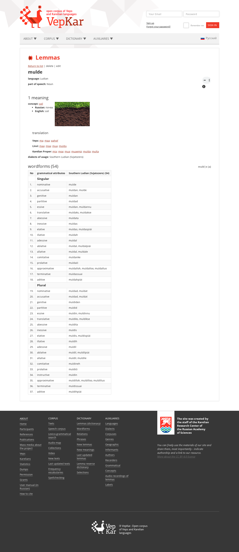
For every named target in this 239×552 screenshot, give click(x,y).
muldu (63, 146)
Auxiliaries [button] (101, 39)
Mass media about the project (30, 446)
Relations (82, 434)
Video (51, 453)
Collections (54, 448)
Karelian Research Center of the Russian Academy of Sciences (193, 427)
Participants (27, 429)
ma (41, 140)
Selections (83, 472)
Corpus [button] (50, 39)
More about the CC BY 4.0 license (176, 456)
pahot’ (54, 140)
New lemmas (84, 444)
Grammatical (112, 465)
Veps (22, 453)
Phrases (81, 439)
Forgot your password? (158, 26)
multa (95, 151)
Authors (110, 455)
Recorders (111, 460)
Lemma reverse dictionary (86, 465)
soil (41, 103)
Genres (109, 439)
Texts (51, 423)
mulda (87, 151)
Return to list (35, 66)
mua (55, 146)
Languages (111, 423)
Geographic (112, 444)
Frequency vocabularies (55, 470)
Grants (24, 479)
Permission (26, 474)
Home (23, 423)
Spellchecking (56, 477)
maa (47, 140)
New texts (54, 458)
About (24, 418)
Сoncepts (110, 470)
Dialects (110, 428)
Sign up (150, 23)
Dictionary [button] (74, 39)
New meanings (85, 449)
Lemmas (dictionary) (88, 423)
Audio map (54, 442)
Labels (109, 484)
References (26, 434)
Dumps (24, 469)
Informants (111, 449)
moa (48, 146)
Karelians (25, 458)
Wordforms (83, 428)
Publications (27, 439)
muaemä (76, 151)
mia (54, 151)
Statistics (25, 464)
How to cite (26, 493)
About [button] (28, 39)
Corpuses (110, 434)
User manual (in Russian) (29, 486)
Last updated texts (59, 463)
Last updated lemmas (84, 456)
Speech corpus (57, 428)
